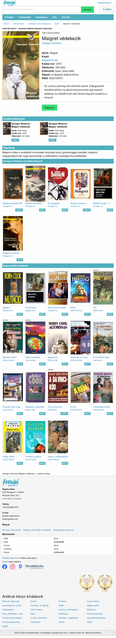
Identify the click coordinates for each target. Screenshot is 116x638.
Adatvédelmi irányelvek (63, 530)
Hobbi (61, 605)
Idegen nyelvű (93, 605)
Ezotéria (62, 601)
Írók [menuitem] (54, 17)
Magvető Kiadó (50, 60)
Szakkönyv (63, 614)
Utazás (62, 622)
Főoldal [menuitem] (9, 17)
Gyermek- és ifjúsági (40, 605)
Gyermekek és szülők (11, 605)
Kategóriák (18, 24)
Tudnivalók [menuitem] (24, 17)
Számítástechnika (95, 614)
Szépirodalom (8, 609)
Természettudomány (11, 622)
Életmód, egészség (10, 601)
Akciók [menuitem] (66, 17)
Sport (33, 614)
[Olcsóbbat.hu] (34, 566)
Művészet (91, 609)
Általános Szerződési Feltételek (37, 530)
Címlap (6, 24)
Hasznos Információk (11, 530)
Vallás (89, 622)
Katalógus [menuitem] (42, 17)
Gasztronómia (93, 601)
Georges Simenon (51, 43)
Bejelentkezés (104, 3)
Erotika (34, 601)
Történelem (35, 622)
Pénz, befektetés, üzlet (12, 614)
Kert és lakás (36, 609)
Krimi (57, 24)
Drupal (5, 562)
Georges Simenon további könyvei (22, 161)
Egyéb (5, 626)
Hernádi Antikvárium (11, 558)
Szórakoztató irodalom (39, 24)
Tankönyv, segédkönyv (69, 618)
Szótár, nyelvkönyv (39, 618)
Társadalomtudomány (96, 618)
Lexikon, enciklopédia (68, 609)
